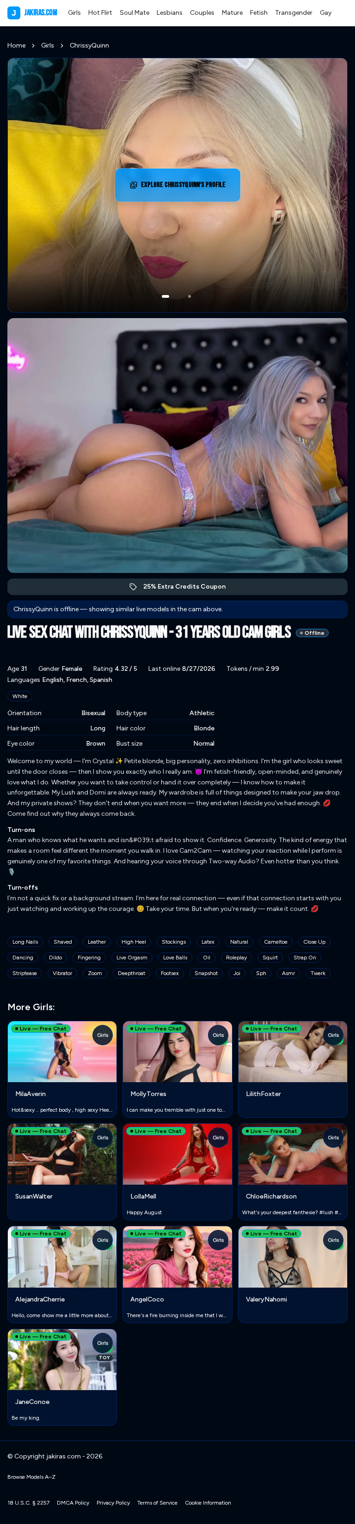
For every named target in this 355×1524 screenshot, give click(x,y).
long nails (25, 942)
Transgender (293, 13)
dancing (22, 957)
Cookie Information (208, 1503)
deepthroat (131, 973)
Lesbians (170, 13)
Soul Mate (134, 13)
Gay (325, 13)
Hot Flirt (100, 13)
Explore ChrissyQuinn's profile (183, 188)
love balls (175, 957)
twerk (318, 973)
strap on (305, 957)
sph (261, 973)
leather (97, 942)
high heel (134, 942)
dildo (55, 957)
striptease (24, 973)
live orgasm (131, 957)
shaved (63, 942)
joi (236, 973)
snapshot (206, 973)
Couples (202, 13)
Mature (232, 13)
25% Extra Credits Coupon (189, 589)
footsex (170, 973)
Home (16, 45)
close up (314, 942)
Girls (74, 13)
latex (208, 942)
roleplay (236, 957)
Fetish (259, 13)
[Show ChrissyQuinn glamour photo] (189, 296)
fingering (89, 957)
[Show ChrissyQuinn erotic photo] (165, 296)
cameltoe (276, 942)
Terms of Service (157, 1503)
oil (206, 957)
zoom (95, 973)
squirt (270, 957)
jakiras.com (34, 13)
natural (239, 942)
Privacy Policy (113, 1503)
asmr (288, 973)
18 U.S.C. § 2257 (28, 1503)
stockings (174, 942)
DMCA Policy (73, 1503)
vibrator (62, 973)
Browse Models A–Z (31, 1477)
